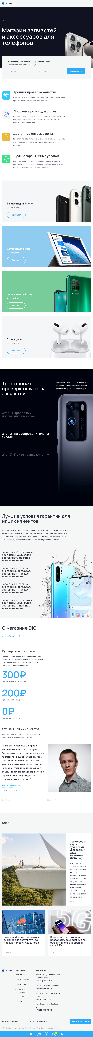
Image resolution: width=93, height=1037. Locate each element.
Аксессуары (20, 997)
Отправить (76, 71)
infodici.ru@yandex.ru (38, 1021)
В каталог (16, 214)
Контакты (19, 1001)
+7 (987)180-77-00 (44, 981)
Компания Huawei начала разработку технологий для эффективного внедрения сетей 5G (68, 941)
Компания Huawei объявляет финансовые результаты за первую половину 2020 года (21, 939)
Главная (19, 975)
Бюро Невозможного (49, 1028)
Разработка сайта (32, 1028)
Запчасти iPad (21, 984)
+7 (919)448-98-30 (44, 988)
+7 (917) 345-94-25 (10, 1021)
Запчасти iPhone (22, 979)
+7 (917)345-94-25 (43, 999)
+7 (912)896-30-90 (44, 1010)
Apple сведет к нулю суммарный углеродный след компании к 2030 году (78, 850)
